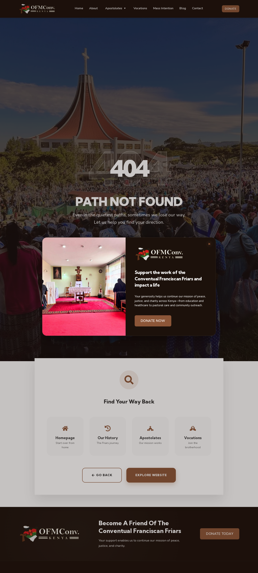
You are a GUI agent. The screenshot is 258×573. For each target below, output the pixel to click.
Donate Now (153, 321)
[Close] (209, 244)
